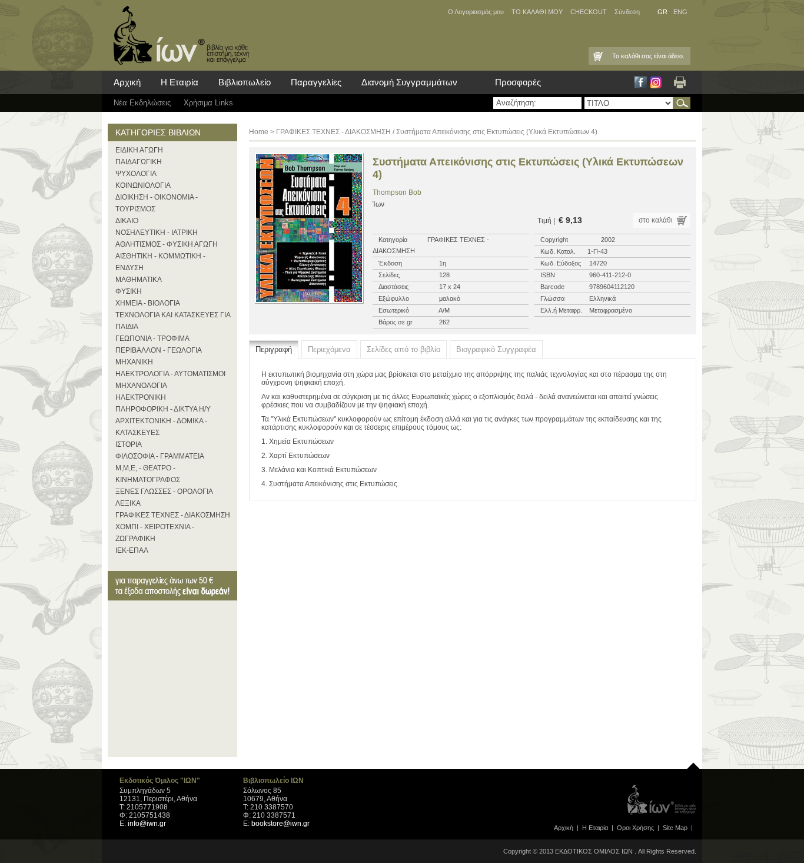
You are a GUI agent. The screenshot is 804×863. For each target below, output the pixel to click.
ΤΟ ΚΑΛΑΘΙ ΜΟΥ (537, 11)
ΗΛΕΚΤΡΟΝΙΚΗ (140, 397)
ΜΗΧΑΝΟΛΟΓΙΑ (141, 385)
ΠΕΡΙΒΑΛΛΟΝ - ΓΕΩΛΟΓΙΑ (158, 350)
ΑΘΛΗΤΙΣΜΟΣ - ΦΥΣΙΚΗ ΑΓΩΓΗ (166, 244)
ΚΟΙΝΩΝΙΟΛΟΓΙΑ (143, 185)
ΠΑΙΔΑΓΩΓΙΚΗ (138, 162)
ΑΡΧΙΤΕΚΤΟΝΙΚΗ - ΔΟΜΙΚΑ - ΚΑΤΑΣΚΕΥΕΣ (161, 427)
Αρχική (127, 82)
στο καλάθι (656, 220)
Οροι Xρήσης (635, 827)
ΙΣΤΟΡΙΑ (128, 444)
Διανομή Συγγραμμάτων (409, 82)
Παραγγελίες (316, 82)
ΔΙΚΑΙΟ (126, 221)
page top (693, 763)
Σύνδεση (627, 11)
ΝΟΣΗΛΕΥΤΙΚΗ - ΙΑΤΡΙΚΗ (156, 232)
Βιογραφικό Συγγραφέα (496, 349)
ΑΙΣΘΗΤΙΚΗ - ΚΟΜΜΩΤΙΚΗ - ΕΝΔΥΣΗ (160, 262)
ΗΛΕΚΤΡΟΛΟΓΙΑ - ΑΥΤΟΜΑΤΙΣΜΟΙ (170, 374)
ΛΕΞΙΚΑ (128, 503)
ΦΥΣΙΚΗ (128, 291)
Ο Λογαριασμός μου (476, 11)
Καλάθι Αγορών (597, 56)
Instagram (656, 82)
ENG (680, 11)
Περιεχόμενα (329, 349)
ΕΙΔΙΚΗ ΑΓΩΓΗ (139, 150)
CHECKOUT (588, 11)
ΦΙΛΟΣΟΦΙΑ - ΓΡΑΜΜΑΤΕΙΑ (159, 456)
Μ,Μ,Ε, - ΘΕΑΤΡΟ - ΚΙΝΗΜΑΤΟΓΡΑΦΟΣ (147, 474)
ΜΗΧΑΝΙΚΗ (134, 362)
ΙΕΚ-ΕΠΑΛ (131, 550)
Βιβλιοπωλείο (244, 82)
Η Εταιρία (179, 82)
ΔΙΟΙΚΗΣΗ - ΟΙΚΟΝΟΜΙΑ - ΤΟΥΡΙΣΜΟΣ (156, 203)
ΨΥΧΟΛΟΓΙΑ (136, 174)
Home (258, 132)
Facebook (640, 82)
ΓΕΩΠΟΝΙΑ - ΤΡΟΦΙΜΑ (152, 338)
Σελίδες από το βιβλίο (403, 349)
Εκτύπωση (679, 82)
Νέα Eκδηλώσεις (142, 102)
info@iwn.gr (147, 823)
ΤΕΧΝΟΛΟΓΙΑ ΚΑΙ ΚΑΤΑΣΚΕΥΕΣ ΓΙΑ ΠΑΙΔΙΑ (172, 321)
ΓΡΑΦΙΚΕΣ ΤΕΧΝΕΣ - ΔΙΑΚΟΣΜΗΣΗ (172, 515)
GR (662, 11)
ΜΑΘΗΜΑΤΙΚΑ (138, 280)
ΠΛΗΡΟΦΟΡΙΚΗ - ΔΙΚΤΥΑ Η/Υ (163, 409)
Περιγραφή (273, 349)
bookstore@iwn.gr (280, 823)
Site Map (675, 827)
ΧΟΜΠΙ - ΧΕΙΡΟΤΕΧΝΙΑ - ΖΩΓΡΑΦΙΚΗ (154, 533)
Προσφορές (518, 82)
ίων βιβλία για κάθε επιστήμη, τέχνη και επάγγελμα (178, 35)
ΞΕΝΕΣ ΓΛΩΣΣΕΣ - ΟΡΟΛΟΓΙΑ (164, 491)
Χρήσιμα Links (208, 102)
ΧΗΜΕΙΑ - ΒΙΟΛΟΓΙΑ (147, 303)
